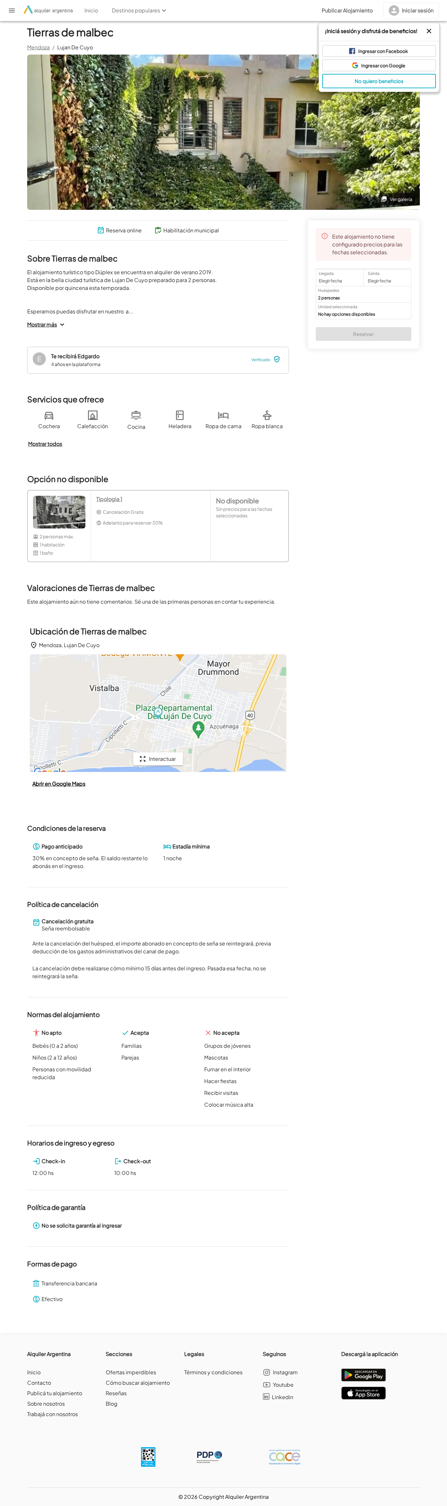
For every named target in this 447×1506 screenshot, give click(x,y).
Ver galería (401, 199)
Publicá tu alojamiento (54, 1393)
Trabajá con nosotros (52, 1414)
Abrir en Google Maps (58, 783)
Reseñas (116, 1393)
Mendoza (38, 47)
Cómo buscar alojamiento (138, 1382)
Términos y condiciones (213, 1372)
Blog (111, 1403)
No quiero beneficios (379, 81)
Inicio (34, 1372)
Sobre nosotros (46, 1403)
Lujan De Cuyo (75, 47)
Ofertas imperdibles (131, 1372)
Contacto (39, 1382)
